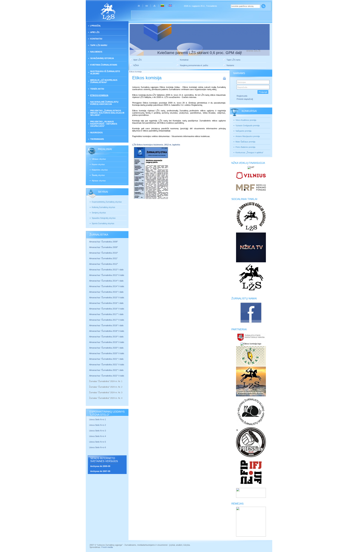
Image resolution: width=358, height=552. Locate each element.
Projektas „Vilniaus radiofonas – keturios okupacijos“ (103, 123)
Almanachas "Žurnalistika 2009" (103, 247)
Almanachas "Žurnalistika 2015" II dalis (106, 297)
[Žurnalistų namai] (250, 323)
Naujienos (96, 52)
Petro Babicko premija (245, 147)
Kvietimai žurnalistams (103, 65)
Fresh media (107, 547)
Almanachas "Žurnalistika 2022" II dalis (106, 376)
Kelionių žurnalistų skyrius (103, 207)
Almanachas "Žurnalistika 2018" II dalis (106, 331)
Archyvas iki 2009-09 (100, 466)
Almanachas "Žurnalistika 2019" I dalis (106, 336)
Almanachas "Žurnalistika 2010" (103, 253)
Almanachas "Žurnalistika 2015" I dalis (106, 292)
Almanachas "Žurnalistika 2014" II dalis (106, 286)
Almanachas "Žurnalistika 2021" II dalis (106, 364)
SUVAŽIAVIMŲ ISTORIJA (102, 58)
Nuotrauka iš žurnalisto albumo (105, 72)
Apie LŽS (94, 32)
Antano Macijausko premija (247, 136)
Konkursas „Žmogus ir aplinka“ (249, 152)
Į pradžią (95, 26)
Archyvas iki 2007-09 (100, 471)
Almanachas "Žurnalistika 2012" (103, 264)
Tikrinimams (97, 139)
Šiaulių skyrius (98, 175)
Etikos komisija (99, 95)
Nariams (230, 65)
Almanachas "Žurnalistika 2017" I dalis (106, 314)
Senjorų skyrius (99, 212)
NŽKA (136, 65)
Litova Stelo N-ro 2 (97, 425)
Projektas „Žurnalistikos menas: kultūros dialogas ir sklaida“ (107, 112)
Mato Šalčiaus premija (245, 142)
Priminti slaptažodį (245, 99)
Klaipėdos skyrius (100, 170)
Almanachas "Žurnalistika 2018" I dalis (106, 325)
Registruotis (242, 96)
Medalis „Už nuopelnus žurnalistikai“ (103, 81)
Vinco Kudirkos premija (245, 120)
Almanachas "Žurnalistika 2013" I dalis (106, 269)
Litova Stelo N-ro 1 (97, 419)
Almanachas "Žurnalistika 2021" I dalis (106, 359)
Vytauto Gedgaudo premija (247, 125)
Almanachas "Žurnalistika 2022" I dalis (106, 370)
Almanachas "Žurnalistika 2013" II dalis (106, 275)
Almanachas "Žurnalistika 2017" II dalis (107, 320)
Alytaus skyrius (99, 180)
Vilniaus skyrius (99, 159)
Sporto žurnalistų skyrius (103, 223)
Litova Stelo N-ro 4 (97, 436)
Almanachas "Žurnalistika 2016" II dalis (106, 309)
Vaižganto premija (243, 131)
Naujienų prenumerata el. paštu (194, 65)
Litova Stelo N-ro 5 (97, 442)
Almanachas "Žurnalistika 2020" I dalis (106, 348)
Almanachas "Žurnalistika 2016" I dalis (106, 303)
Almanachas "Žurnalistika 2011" (103, 258)
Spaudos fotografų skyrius (104, 218)
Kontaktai (96, 39)
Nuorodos (96, 132)
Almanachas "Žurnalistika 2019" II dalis (106, 342)
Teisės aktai (97, 89)
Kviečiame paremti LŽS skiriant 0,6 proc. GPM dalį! (199, 53)
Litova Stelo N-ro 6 (97, 447)
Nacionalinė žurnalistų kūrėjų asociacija (104, 103)
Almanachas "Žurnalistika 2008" (103, 242)
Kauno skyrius (98, 164)
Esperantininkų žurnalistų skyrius (107, 202)
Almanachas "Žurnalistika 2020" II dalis (106, 353)
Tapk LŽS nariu (98, 45)
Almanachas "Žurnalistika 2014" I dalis (106, 281)
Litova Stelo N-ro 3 (97, 430)
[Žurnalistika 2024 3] (89, 395)
